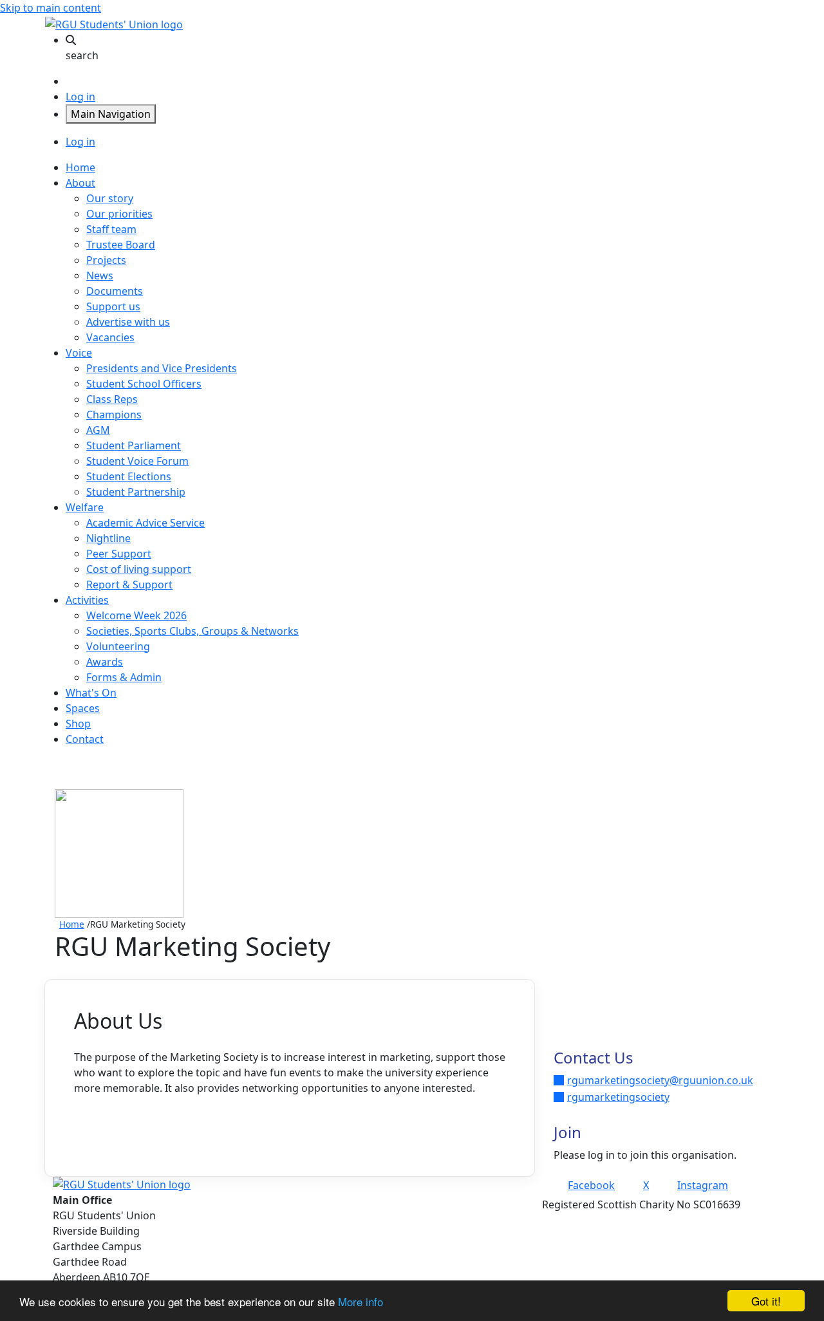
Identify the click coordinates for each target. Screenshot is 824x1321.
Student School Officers (143, 384)
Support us (113, 306)
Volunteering (118, 646)
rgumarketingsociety (618, 1097)
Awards (104, 662)
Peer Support (118, 554)
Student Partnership (135, 492)
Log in (80, 96)
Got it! (766, 1301)
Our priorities (119, 214)
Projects (106, 260)
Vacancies (110, 337)
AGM (98, 430)
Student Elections (128, 476)
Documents (114, 291)
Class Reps (112, 399)
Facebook (591, 1185)
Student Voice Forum (137, 461)
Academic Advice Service (145, 523)
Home (71, 924)
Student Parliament (133, 445)
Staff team (111, 229)
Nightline (108, 538)
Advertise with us (128, 322)
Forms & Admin (124, 677)
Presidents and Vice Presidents (161, 368)
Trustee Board (120, 245)
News (99, 275)
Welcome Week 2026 (136, 615)
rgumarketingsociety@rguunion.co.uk (660, 1080)
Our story (109, 198)
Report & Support (129, 584)
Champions (114, 415)
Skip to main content (50, 8)
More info (360, 1301)
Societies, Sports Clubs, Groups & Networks (192, 631)
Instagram (702, 1185)
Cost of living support (138, 569)
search (82, 55)
